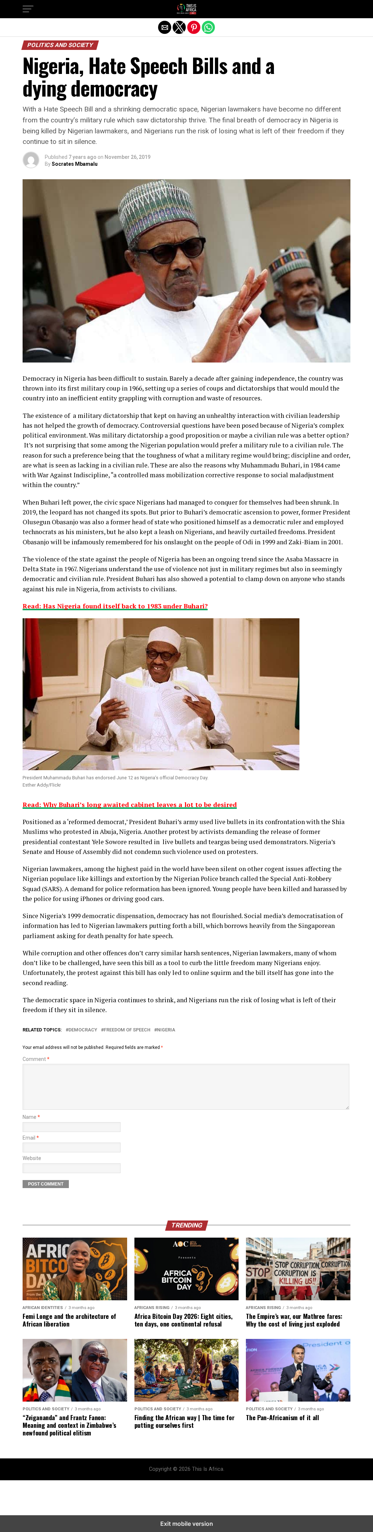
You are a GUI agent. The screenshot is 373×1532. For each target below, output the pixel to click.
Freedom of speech (127, 1030)
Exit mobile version (186, 1523)
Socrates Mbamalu (75, 164)
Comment (36, 1059)
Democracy (82, 1030)
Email (31, 1138)
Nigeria (166, 1030)
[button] (28, 9)
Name (31, 1117)
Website (32, 1158)
